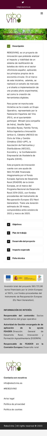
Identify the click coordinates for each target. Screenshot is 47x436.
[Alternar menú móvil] (42, 13)
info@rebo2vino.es (23, 7)
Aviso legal (9, 398)
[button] (23, 46)
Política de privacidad (14, 404)
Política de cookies (13, 409)
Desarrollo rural (31, 347)
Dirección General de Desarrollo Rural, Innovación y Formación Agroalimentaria (23, 335)
